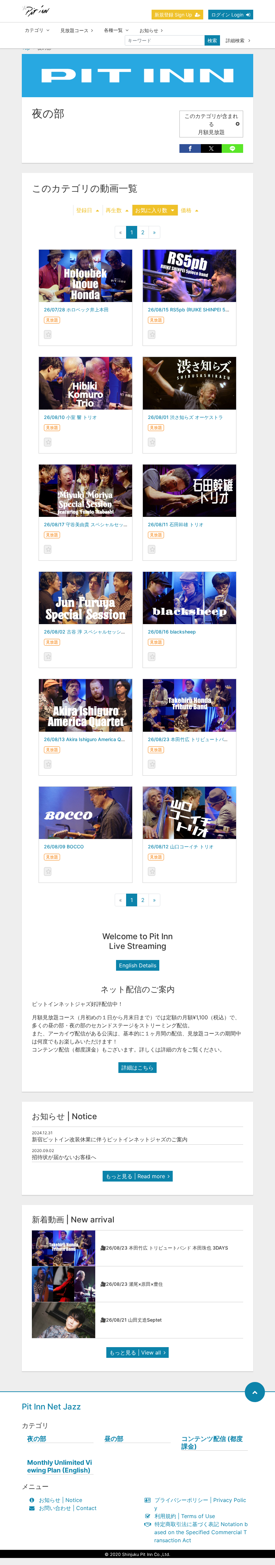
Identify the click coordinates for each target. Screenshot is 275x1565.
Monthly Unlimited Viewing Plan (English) (59, 1466)
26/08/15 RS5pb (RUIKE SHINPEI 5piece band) (200, 309)
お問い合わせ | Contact (68, 1508)
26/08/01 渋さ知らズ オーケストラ (185, 417)
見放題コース (74, 30)
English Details (137, 965)
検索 (212, 40)
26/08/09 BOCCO (64, 846)
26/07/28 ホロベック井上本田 (76, 309)
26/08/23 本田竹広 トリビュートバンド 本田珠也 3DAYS (209, 739)
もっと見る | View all (135, 1352)
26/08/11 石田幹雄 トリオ (176, 524)
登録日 (84, 210)
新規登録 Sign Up (173, 14)
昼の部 (113, 1439)
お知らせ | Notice (60, 1500)
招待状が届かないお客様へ (64, 1157)
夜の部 (36, 1439)
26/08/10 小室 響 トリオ (70, 417)
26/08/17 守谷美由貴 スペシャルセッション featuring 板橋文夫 (111, 524)
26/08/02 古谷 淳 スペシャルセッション (87, 632)
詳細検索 (236, 40)
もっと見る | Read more (135, 1176)
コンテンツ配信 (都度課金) (212, 1442)
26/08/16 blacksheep (172, 632)
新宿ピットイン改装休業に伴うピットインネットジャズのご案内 (109, 1139)
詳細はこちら (137, 1067)
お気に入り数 (151, 210)
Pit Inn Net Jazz (51, 1406)
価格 (186, 210)
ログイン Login (227, 14)
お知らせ (149, 30)
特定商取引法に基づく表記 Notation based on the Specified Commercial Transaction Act (201, 1532)
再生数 (114, 210)
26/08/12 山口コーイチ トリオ (181, 846)
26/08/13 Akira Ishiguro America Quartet (89, 739)
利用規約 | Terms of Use (185, 1516)
